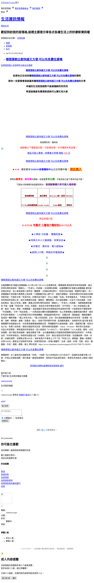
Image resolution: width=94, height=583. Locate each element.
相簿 (8, 43)
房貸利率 (5, 474)
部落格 (9, 46)
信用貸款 (5, 477)
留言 (27, 395)
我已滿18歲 (6, 578)
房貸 (3, 472)
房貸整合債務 (36, 366)
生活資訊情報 (12, 19)
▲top (3, 401)
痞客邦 (22, 395)
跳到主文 (5, 26)
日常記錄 (21, 38)
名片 (8, 49)
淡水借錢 (28, 65)
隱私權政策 (61, 549)
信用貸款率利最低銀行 (11, 483)
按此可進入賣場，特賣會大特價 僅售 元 (48, 153)
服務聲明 (70, 549)
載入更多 (5, 406)
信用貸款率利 (7, 480)
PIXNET (28, 549)
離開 (14, 578)
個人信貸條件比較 (16, 65)
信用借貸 (5, 65)
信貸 (3, 486)
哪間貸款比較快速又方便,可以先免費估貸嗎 (34, 59)
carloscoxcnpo (6, 381)
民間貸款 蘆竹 (58, 366)
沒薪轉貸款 (47, 366)
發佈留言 (5, 421)
